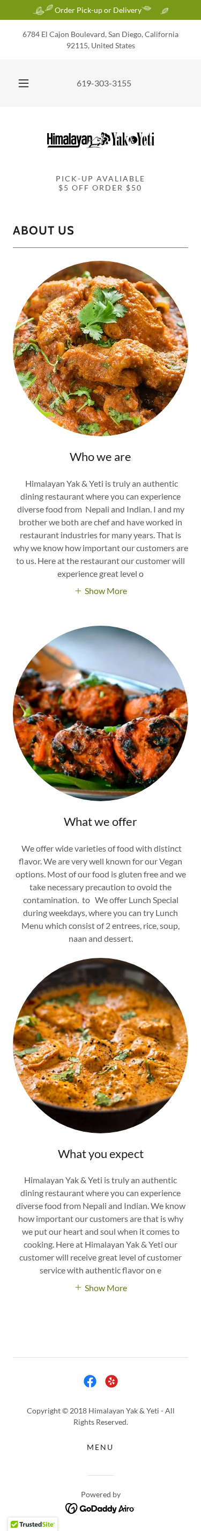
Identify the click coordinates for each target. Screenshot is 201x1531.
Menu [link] (100, 1447)
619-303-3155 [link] (104, 83)
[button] (23, 83)
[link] (101, 140)
